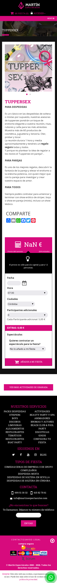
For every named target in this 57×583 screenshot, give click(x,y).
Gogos (42, 435)
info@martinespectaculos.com (30, 498)
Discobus (14, 421)
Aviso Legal (33, 539)
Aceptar (6, 574)
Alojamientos (15, 428)
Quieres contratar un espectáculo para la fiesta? (24, 342)
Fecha (10, 277)
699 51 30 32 (21, 492)
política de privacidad (28, 579)
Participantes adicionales (22, 310)
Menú (51, 18)
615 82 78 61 (40, 492)
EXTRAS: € (15, 327)
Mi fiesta (21, 13)
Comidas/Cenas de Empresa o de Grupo (28, 466)
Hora (10, 288)
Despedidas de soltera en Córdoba (28, 480)
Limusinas (15, 425)
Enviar (28, 523)
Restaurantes (15, 438)
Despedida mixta (28, 473)
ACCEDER (38, 13)
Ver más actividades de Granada (28, 387)
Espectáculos (14, 334)
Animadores (42, 418)
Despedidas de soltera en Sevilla (28, 477)
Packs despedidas (15, 411)
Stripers (14, 414)
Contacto (17, 539)
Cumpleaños (28, 470)
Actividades (42, 411)
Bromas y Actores (42, 421)
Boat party (15, 442)
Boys (15, 418)
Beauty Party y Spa (42, 414)
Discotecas (42, 432)
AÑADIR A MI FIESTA (30, 361)
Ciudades (12, 299)
